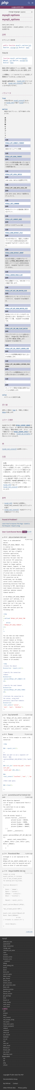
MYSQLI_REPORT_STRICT (21, 432)
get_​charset (6, 978)
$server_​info (6, 991)
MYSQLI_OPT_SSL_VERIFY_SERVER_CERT (17, 348)
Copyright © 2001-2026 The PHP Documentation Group (13, 1077)
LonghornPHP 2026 (17, 7)
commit (5, 955)
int (30, 45)
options (5, 1009)
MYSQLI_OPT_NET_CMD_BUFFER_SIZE (16, 290)
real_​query (6, 1022)
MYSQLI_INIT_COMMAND (12, 203)
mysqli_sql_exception (23, 434)
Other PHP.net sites (9, 1088)
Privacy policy (22, 1088)
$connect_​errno (7, 957)
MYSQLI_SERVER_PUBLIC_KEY (14, 275)
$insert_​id (6, 1000)
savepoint (6, 1030)
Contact (15, 1083)
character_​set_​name (9, 950)
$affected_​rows (7, 942)
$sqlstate (6, 1037)
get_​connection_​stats (9, 985)
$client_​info (6, 980)
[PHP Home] (5, 3)
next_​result (6, 1006)
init (4, 1058)
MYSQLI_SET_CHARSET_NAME (13, 219)
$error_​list (6, 972)
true (14, 410)
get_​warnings (7, 996)
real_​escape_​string (8, 1019)
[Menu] (32, 3)
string (12, 47)
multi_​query (6, 1004)
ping (4, 1063)
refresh (5, 1065)
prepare (5, 1013)
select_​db (6, 1032)
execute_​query (7, 974)
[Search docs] (29, 3)
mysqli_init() (21, 81)
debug (5, 963)
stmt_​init (5, 1043)
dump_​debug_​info (8, 965)
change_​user (6, 948)
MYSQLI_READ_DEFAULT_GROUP (14, 253)
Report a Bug (15, 526)
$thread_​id (6, 1048)
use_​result (6, 1052)
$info (4, 998)
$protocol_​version (8, 989)
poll (4, 1011)
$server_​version (7, 993)
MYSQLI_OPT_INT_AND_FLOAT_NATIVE (16, 328)
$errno (5, 967)
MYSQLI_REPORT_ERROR (23, 425)
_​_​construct (6, 961)
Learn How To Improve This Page (12, 524)
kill (4, 1061)
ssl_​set (5, 1039)
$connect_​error (7, 959)
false (4, 412)
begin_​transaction (8, 946)
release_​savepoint (8, 1026)
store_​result (6, 1045)
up (3, 537)
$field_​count (6, 976)
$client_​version (7, 983)
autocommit (6, 944)
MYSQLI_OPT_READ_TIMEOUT (13, 156)
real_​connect (7, 1017)
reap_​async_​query (8, 1024)
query (4, 1015)
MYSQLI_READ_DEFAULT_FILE (14, 233)
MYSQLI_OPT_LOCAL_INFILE (13, 174)
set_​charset (6, 1035)
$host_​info (6, 987)
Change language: (14, 12)
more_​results (7, 1002)
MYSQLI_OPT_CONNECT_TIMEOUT (14, 143)
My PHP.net (6, 1083)
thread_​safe (6, 1050)
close (4, 952)
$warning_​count (7, 1054)
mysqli (24, 58)
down (6, 537)
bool (27, 47)
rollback (5, 1028)
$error (5, 970)
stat (4, 1041)
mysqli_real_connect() (15, 83)
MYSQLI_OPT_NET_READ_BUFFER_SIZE (16, 308)
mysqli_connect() (19, 100)
